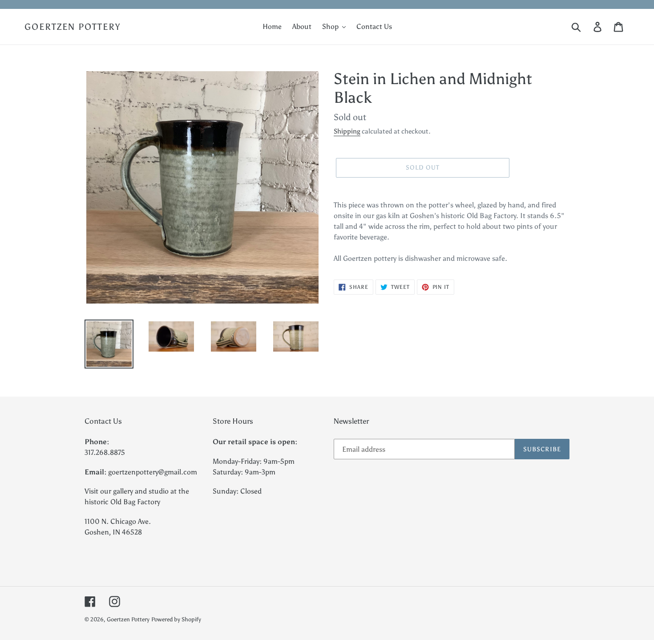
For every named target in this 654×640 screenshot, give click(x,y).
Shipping (347, 131)
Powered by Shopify (176, 619)
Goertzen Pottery (72, 26)
